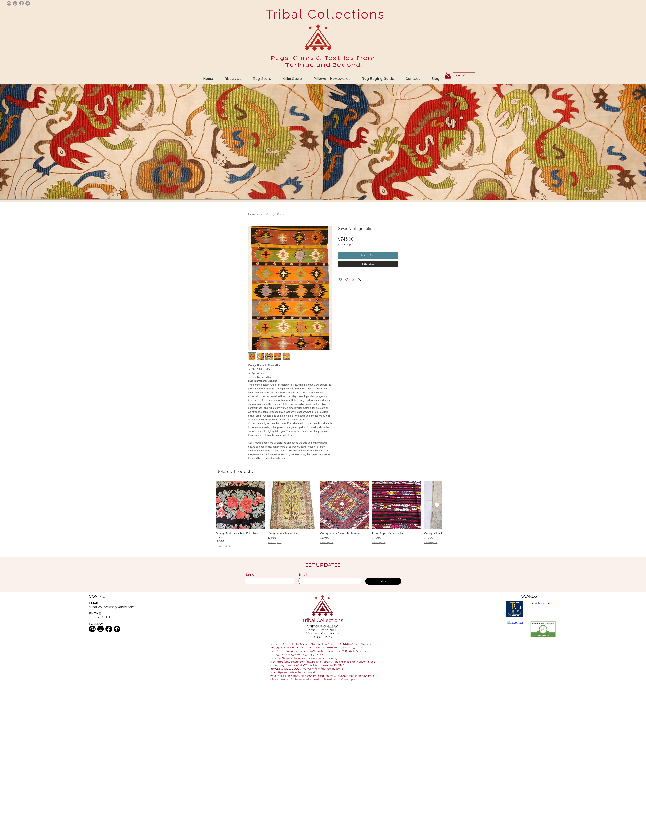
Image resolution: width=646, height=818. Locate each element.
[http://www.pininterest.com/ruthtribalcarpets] (27, 3)
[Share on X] (359, 279)
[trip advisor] (9, 3)
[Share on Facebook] (340, 279)
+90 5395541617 (100, 617)
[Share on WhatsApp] (353, 279)
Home (252, 214)
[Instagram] (100, 629)
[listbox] (464, 74)
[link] (448, 75)
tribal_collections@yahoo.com (111, 607)
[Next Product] (437, 505)
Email (303, 574)
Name (250, 574)
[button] (464, 74)
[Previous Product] (221, 505)
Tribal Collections (323, 14)
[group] (329, 518)
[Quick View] (240, 505)
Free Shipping (346, 244)
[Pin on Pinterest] (347, 279)
